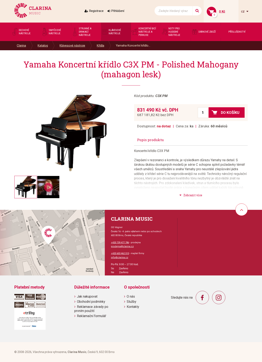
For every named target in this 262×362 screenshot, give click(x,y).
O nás (131, 296)
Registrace (96, 11)
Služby (131, 302)
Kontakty (133, 307)
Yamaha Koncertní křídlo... (133, 45)
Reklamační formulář (91, 316)
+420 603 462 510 (120, 253)
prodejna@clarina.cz (122, 246)
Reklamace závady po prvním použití (91, 309)
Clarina (21, 45)
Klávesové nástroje (72, 45)
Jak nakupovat (87, 296)
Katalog (43, 45)
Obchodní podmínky (91, 302)
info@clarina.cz (119, 257)
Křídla (100, 45)
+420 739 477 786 (120, 242)
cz (243, 11)
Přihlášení (117, 11)
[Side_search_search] (197, 10)
